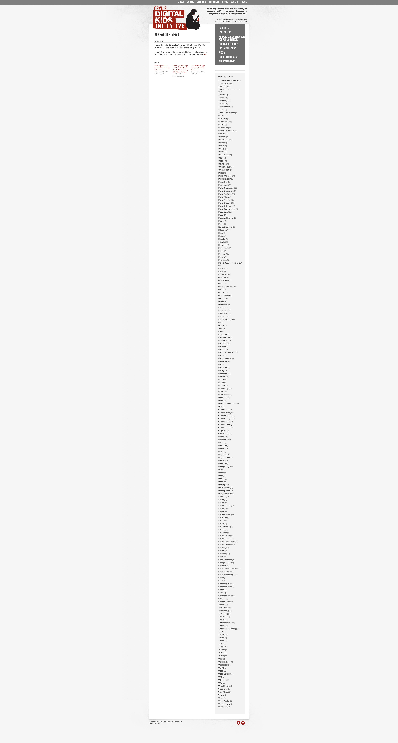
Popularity (222, 464)
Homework (222, 304)
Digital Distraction (225, 191)
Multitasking (223, 388)
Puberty (221, 473)
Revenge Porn (224, 491)
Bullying (221, 134)
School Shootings (225, 506)
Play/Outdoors (224, 458)
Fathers (221, 257)
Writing (221, 695)
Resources (214, 2)
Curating (221, 164)
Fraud (220, 271)
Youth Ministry (224, 704)
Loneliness (222, 340)
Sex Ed (221, 524)
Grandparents (224, 295)
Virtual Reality (224, 686)
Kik (219, 331)
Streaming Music (225, 584)
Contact (235, 2)
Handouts (224, 28)
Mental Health (224, 358)
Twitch (221, 653)
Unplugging (223, 665)
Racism (221, 479)
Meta (220, 364)
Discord (221, 215)
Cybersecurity (224, 170)
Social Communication (227, 569)
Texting (221, 626)
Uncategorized (224, 662)
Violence (222, 680)
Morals (221, 382)
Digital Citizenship (225, 188)
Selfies (221, 521)
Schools (221, 509)
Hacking (221, 298)
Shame (221, 551)
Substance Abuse (225, 596)
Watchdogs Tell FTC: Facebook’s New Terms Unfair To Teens (162, 68)
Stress (221, 590)
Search (221, 512)
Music (220, 391)
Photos (221, 449)
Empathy (222, 239)
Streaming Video (225, 587)
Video (220, 671)
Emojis (221, 236)
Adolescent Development (228, 89)
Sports (221, 578)
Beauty (221, 116)
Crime (220, 158)
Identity (221, 307)
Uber (220, 659)
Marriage (222, 346)
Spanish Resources (228, 44)
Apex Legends (224, 107)
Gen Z (221, 283)
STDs (220, 581)
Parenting (222, 440)
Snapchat (222, 566)
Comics (221, 152)
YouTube (222, 707)
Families (221, 254)
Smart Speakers (225, 560)
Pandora (221, 437)
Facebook (222, 248)
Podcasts (222, 461)
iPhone (221, 325)
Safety (221, 500)
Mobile (221, 379)
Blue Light (222, 119)
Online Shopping (225, 425)
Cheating (222, 143)
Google (221, 292)
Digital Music (223, 197)
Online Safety (224, 422)
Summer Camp (224, 602)
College (221, 149)
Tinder (221, 638)
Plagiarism (222, 455)
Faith (220, 251)
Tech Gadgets (224, 608)
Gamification (223, 280)
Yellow (221, 698)
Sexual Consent (225, 539)
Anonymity (222, 101)
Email (220, 233)
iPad (220, 322)
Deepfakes (222, 182)
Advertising (223, 95)
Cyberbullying (224, 167)
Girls (220, 289)
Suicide (221, 599)
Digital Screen (224, 203)
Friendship (222, 274)
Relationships (224, 488)
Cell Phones (223, 140)
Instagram (222, 313)
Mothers (221, 385)
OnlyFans (222, 431)
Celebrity (222, 137)
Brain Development (226, 131)
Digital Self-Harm (225, 206)
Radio (220, 482)
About (181, 2)
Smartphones (223, 563)
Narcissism (223, 397)
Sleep (220, 557)
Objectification (224, 409)
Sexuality (222, 548)
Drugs (220, 224)
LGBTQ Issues (224, 337)
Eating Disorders (225, 227)
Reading (221, 485)
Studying (222, 593)
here (204, 54)
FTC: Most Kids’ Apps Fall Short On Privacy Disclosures (198, 68)
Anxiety (221, 104)
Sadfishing (222, 497)
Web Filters (223, 692)
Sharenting (222, 554)
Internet (221, 316)
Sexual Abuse (224, 536)
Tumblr (221, 647)
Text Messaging (224, 623)
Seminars (201, 2)
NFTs (220, 406)
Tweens (221, 650)
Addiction (222, 86)
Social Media (223, 572)
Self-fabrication (224, 515)
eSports (221, 242)
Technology (223, 611)
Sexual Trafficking (225, 545)
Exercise (222, 245)
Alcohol (221, 98)
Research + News (227, 48)
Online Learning (225, 415)
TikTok (221, 635)
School (221, 503)
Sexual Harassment (226, 542)
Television (222, 617)
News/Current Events (227, 403)
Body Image (223, 122)
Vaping (221, 668)
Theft (220, 632)
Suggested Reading (228, 57)
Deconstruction (224, 179)
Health (221, 301)
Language (222, 334)
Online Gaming (224, 412)
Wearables (222, 689)
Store (225, 2)
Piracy (221, 452)
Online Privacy (224, 418)
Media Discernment (226, 352)
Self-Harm (222, 518)
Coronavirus (223, 155)
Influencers (223, 310)
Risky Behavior (224, 494)
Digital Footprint (224, 194)
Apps (220, 110)
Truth (220, 644)
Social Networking (225, 575)
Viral (220, 683)
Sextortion (222, 533)
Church (221, 146)
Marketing (222, 343)
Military (221, 370)
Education (222, 230)
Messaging (222, 361)
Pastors (221, 443)
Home (244, 2)
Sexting (221, 530)
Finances (222, 260)
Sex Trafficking (224, 527)
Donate (190, 2)
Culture (221, 161)
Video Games (224, 674)
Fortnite (221, 268)
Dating (221, 173)
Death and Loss (224, 176)
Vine (220, 677)
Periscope (222, 446)
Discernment (223, 212)
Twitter (221, 656)
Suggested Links (227, 61)
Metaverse (222, 367)
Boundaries (223, 128)
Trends (221, 641)
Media (222, 53)
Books (221, 125)
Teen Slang (223, 614)
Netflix (221, 400)
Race (220, 476)
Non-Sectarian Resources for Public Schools (232, 38)
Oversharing (223, 434)
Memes (221, 355)
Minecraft (222, 376)
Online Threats (224, 428)
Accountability (224, 83)
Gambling (222, 277)
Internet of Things (225, 319)
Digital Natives (224, 200)
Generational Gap (225, 286)
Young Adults (223, 701)
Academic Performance (228, 80)
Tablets (221, 605)
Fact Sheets (225, 32)
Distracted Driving (225, 218)
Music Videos (223, 394)
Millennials (222, 373)
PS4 (220, 470)
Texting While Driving (227, 629)
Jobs (220, 328)
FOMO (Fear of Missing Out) (230, 263)
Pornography (223, 467)
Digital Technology (226, 209)
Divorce (221, 221)
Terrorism (222, 620)
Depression (223, 185)
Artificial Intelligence (226, 113)
